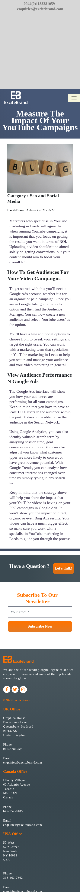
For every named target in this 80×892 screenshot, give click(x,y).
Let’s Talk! (63, 568)
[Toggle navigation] (74, 98)
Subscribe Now (40, 626)
